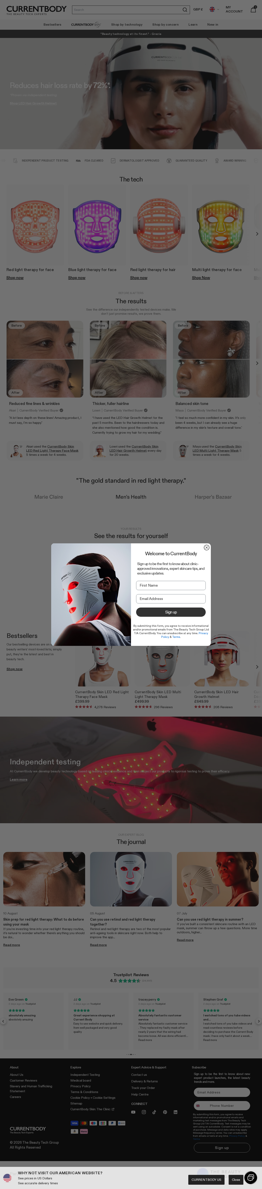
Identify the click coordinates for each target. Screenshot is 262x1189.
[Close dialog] (206, 547)
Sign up (171, 612)
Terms (176, 637)
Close (236, 1180)
